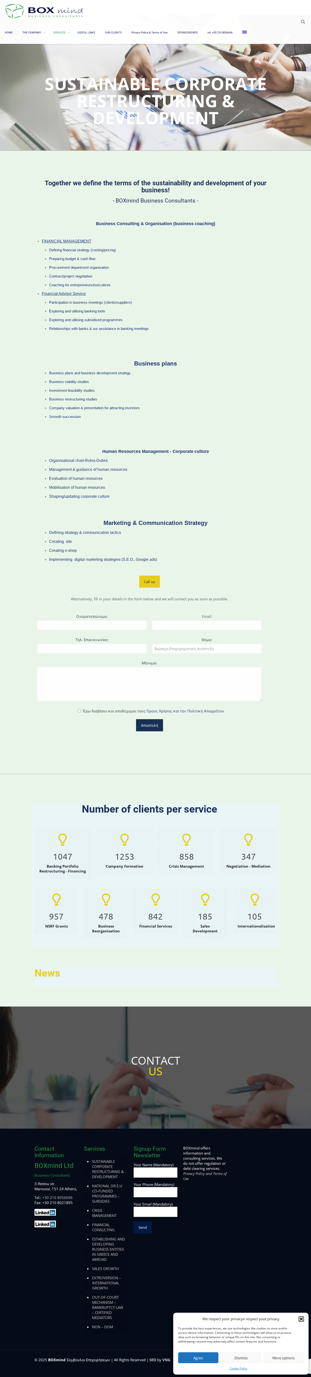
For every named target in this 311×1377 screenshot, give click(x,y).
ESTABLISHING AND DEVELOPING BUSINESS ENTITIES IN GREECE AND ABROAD (108, 1249)
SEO (152, 1359)
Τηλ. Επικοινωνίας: (92, 639)
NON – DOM (102, 1326)
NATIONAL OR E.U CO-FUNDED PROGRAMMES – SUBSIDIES (107, 1193)
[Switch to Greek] (244, 33)
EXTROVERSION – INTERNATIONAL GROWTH (106, 1282)
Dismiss (241, 1357)
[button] (301, 1319)
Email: (207, 616)
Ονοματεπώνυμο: (92, 616)
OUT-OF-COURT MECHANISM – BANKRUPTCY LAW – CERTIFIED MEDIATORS (107, 1307)
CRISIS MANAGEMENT (104, 1213)
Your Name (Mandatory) (153, 1164)
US (155, 1071)
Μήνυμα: (149, 662)
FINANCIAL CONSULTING (103, 1227)
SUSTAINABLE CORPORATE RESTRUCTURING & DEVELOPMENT (108, 1169)
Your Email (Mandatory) (153, 1204)
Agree (198, 1357)
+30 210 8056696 (57, 1197)
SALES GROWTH (105, 1268)
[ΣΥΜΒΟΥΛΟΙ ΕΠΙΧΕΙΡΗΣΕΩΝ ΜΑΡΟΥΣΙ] (44, 11)
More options (283, 1357)
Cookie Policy (238, 1368)
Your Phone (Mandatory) (154, 1184)
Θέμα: (207, 639)
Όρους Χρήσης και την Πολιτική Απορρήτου (186, 711)
